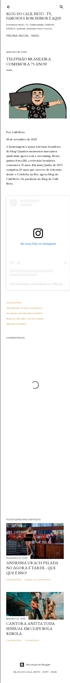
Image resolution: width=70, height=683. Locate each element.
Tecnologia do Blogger (38, 664)
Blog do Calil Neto (16, 318)
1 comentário (32, 640)
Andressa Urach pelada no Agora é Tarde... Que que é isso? (32, 567)
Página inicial (17, 35)
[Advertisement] (35, 473)
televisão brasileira (16, 323)
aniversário (36, 308)
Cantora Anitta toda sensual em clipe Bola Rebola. (30, 628)
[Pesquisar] (61, 6)
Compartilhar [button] (14, 302)
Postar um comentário (37, 579)
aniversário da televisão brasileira (24, 313)
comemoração (35, 318)
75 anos (24, 308)
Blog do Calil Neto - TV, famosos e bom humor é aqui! (33, 16)
